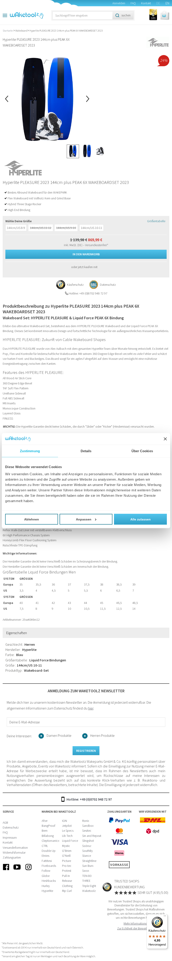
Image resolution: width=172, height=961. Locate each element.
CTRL (45, 846)
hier (90, 708)
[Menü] (165, 917)
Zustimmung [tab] (30, 451)
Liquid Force (70, 841)
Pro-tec (66, 866)
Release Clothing (67, 883)
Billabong (48, 836)
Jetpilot (67, 826)
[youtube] (17, 871)
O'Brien (66, 851)
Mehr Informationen (136, 923)
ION (64, 821)
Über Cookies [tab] (142, 451)
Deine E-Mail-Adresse (24, 722)
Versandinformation (15, 848)
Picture (66, 861)
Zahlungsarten (12, 857)
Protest (66, 871)
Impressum (10, 837)
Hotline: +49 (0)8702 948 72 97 (89, 799)
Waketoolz (89, 891)
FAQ (133, 3)
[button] (164, 15)
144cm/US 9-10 (66, 228)
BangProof (48, 826)
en (167, 3)
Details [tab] (86, 451)
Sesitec (86, 831)
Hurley (46, 886)
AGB (5, 822)
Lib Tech (67, 836)
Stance (86, 856)
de (158, 3)
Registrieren (86, 751)
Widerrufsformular (14, 852)
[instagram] (28, 871)
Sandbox (88, 826)
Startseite (8, 30)
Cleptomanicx (50, 841)
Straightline (89, 861)
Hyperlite (47, 891)
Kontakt (146, 3)
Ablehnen (31, 519)
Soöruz (86, 846)
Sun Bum (87, 866)
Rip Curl (67, 891)
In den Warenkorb (86, 254)
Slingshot (88, 841)
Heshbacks (49, 881)
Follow (46, 871)
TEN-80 (86, 876)
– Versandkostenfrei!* (95, 245)
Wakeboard (21, 30)
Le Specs (67, 831)
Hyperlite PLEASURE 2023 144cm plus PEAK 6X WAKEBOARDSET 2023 (66, 30)
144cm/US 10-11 (91, 228)
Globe (45, 876)
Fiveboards (49, 866)
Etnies (45, 856)
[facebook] (6, 871)
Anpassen (83, 519)
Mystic (66, 846)
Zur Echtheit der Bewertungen (136, 928)
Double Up (49, 851)
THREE (86, 881)
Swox (85, 871)
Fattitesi (47, 861)
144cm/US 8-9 (16, 228)
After (44, 821)
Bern (44, 831)
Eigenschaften (16, 633)
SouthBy (87, 851)
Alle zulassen (140, 519)
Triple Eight (89, 886)
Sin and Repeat (91, 836)
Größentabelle (156, 221)
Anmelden (118, 3)
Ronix (85, 821)
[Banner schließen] (165, 438)
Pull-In (66, 876)
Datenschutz (11, 827)
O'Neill (66, 856)
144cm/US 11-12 (40, 228)
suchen (126, 15)
